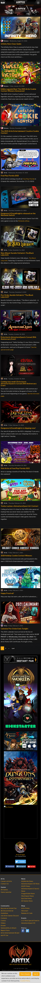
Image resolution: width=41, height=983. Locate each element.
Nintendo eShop (23, 221)
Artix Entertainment (31, 970)
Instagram (22, 866)
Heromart (24, 911)
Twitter (22, 861)
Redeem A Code (26, 913)
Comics (3, 920)
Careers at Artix (6, 881)
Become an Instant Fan (8, 908)
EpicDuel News (26, 898)
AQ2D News (25, 886)
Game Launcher (6, 892)
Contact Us (5, 884)
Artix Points (25, 908)
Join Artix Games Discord (10, 915)
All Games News (27, 901)
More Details (25, 974)
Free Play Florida (29, 179)
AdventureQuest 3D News (30, 884)
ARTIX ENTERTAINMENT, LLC (20, 964)
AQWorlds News (27, 881)
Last (13, 648)
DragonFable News (28, 893)
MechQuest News (27, 896)
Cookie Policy (25, 981)
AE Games (4, 889)
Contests (4, 918)
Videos (3, 923)
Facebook (11, 866)
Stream (3, 925)
